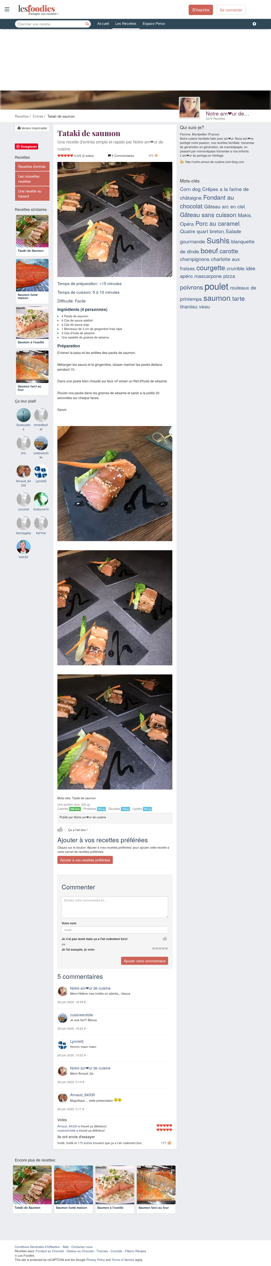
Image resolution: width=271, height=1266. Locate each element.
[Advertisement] (135, 61)
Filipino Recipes (135, 1251)
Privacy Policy (95, 1260)
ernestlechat (41, 427)
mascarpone (208, 275)
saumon (217, 297)
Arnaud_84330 (82, 1094)
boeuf (209, 250)
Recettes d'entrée (32, 166)
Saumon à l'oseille (31, 342)
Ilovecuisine (23, 427)
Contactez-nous (82, 1247)
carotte (229, 250)
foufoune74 (41, 509)
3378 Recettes (215, 118)
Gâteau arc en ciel (224, 206)
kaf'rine (41, 533)
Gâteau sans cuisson (208, 214)
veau (204, 306)
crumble (235, 268)
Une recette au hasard (29, 193)
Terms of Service (123, 1260)
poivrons (191, 287)
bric (23, 453)
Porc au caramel (217, 223)
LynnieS (77, 1041)
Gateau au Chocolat (80, 1251)
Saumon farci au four (29, 387)
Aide (66, 1247)
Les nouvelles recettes (28, 179)
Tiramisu (102, 1251)
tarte (238, 298)
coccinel (23, 509)
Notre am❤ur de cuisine (234, 113)
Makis (244, 215)
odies (18, 8)
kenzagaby (23, 533)
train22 (23, 557)
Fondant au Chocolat (50, 1251)
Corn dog (190, 188)
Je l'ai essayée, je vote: (78, 949)
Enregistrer (29, 146)
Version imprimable (34, 128)
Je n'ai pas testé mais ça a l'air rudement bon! (95, 939)
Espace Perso (154, 24)
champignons (194, 258)
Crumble (116, 1251)
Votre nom (69, 923)
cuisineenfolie (81, 1014)
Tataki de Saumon (31, 250)
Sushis (218, 240)
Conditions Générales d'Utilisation (37, 1247)
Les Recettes (125, 24)
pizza (229, 275)
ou (63, 944)
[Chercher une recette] (87, 24)
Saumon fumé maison (28, 296)
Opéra (187, 223)
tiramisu (188, 306)
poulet (216, 285)
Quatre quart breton (202, 231)
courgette (210, 267)
